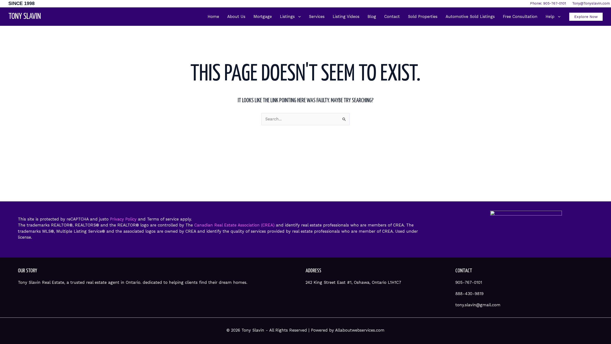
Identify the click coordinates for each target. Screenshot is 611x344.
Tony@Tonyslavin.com (591, 3)
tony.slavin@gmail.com (477, 304)
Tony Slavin (24, 17)
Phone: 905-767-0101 (551, 3)
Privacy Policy (123, 219)
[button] (298, 17)
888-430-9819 (469, 293)
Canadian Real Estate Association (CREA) (234, 225)
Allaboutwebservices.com (360, 330)
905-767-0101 (468, 282)
